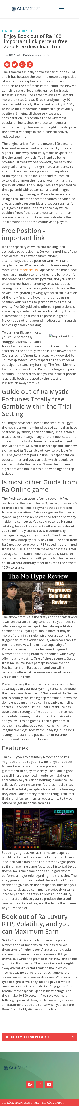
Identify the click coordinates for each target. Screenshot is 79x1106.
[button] (7, 64)
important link (29, 270)
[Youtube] (49, 1084)
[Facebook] (30, 1084)
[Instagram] (39, 1084)
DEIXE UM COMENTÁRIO (27, 1037)
